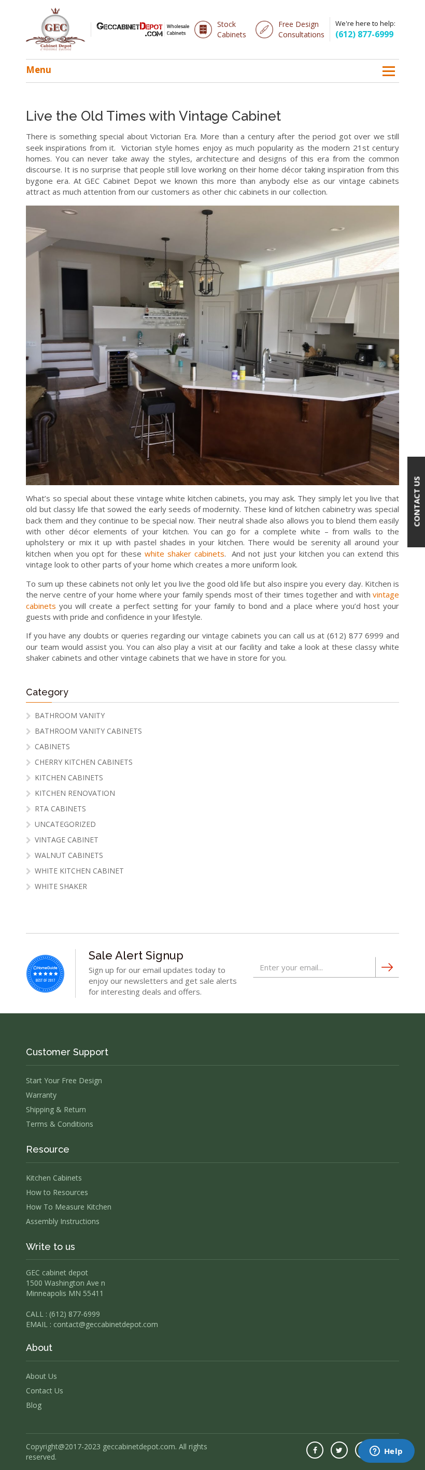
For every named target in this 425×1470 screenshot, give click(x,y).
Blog (33, 1405)
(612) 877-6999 (364, 34)
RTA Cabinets (60, 808)
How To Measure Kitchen (68, 1207)
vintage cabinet (66, 840)
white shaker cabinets (184, 553)
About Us (41, 1376)
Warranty (41, 1095)
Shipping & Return (56, 1109)
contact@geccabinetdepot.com (105, 1324)
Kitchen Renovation (75, 793)
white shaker (61, 886)
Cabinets (52, 746)
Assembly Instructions (63, 1221)
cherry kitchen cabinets (84, 762)
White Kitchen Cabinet (79, 871)
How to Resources (57, 1192)
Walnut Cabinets (69, 855)
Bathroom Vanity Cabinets (88, 731)
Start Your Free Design (64, 1080)
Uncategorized (65, 824)
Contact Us (44, 1390)
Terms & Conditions (59, 1124)
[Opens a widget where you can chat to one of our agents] (386, 1452)
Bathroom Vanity (70, 715)
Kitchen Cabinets (69, 777)
